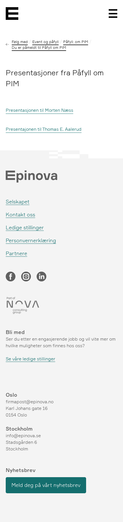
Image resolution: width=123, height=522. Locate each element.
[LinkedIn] (41, 277)
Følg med (20, 41)
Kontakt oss (20, 214)
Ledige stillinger (25, 227)
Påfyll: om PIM (75, 41)
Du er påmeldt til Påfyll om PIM (39, 47)
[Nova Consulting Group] (61, 305)
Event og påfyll (45, 41)
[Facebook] (10, 277)
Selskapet (17, 201)
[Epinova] (12, 13)
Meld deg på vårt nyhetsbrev (45, 485)
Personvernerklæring (31, 240)
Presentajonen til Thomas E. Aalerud (44, 129)
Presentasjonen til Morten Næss (39, 110)
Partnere (16, 253)
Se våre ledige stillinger (30, 359)
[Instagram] (26, 277)
